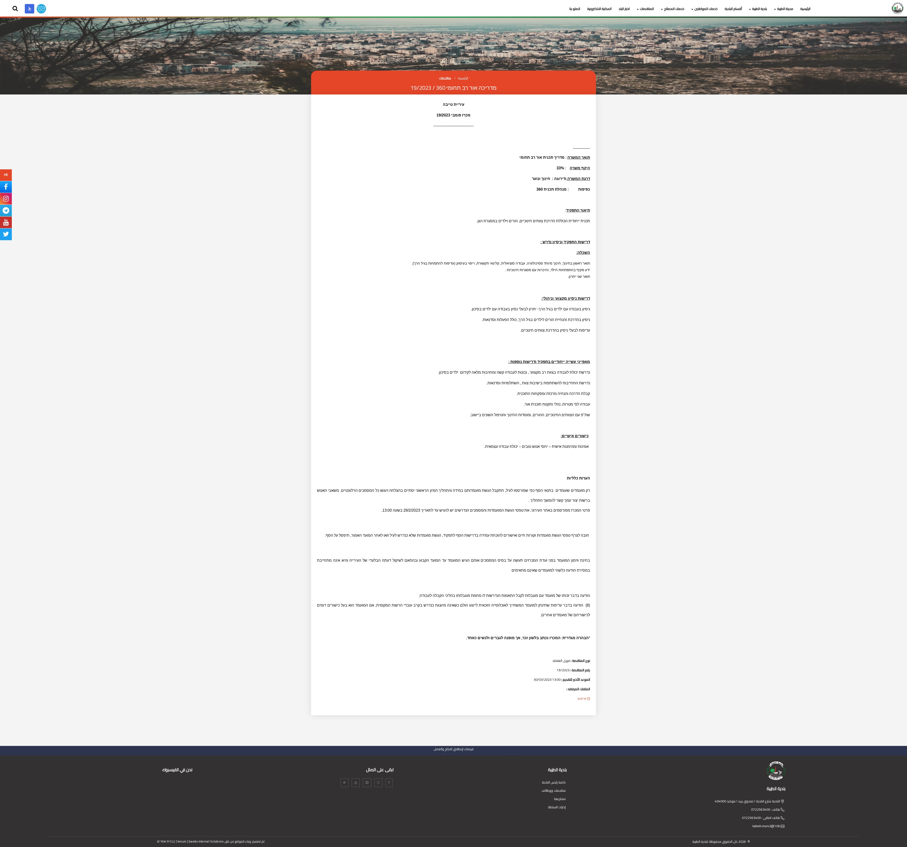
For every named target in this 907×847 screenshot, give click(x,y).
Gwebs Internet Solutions (205, 841)
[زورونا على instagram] (6, 200)
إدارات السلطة (557, 807)
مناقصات (445, 78)
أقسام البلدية (733, 9)
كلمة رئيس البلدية (554, 782)
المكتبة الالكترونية (599, 9)
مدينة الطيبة (785, 9)
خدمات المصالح (674, 9)
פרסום (582, 698)
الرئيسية (805, 9)
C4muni (181, 841)
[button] (29, 8)
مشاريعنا (560, 799)
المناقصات (647, 9)
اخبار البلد (624, 9)
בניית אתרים (165, 841)
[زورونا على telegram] (6, 212)
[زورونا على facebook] (6, 188)
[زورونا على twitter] (6, 235)
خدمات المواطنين (706, 9)
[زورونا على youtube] (6, 223)
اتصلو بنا (574, 9)
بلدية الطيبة (759, 9)
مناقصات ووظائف (554, 790)
